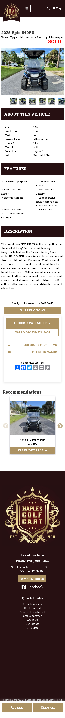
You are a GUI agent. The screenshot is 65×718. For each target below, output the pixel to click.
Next (58, 424)
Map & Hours (33, 579)
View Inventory (32, 604)
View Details (31, 450)
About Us (32, 619)
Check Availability (32, 323)
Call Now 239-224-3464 (32, 332)
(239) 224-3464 (38, 561)
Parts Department (33, 615)
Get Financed (32, 608)
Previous (4, 424)
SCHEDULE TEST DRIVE (40, 345)
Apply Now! (34, 310)
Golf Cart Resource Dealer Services (40, 699)
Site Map (32, 627)
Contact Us (32, 623)
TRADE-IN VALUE (44, 352)
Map (58, 8)
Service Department (32, 612)
